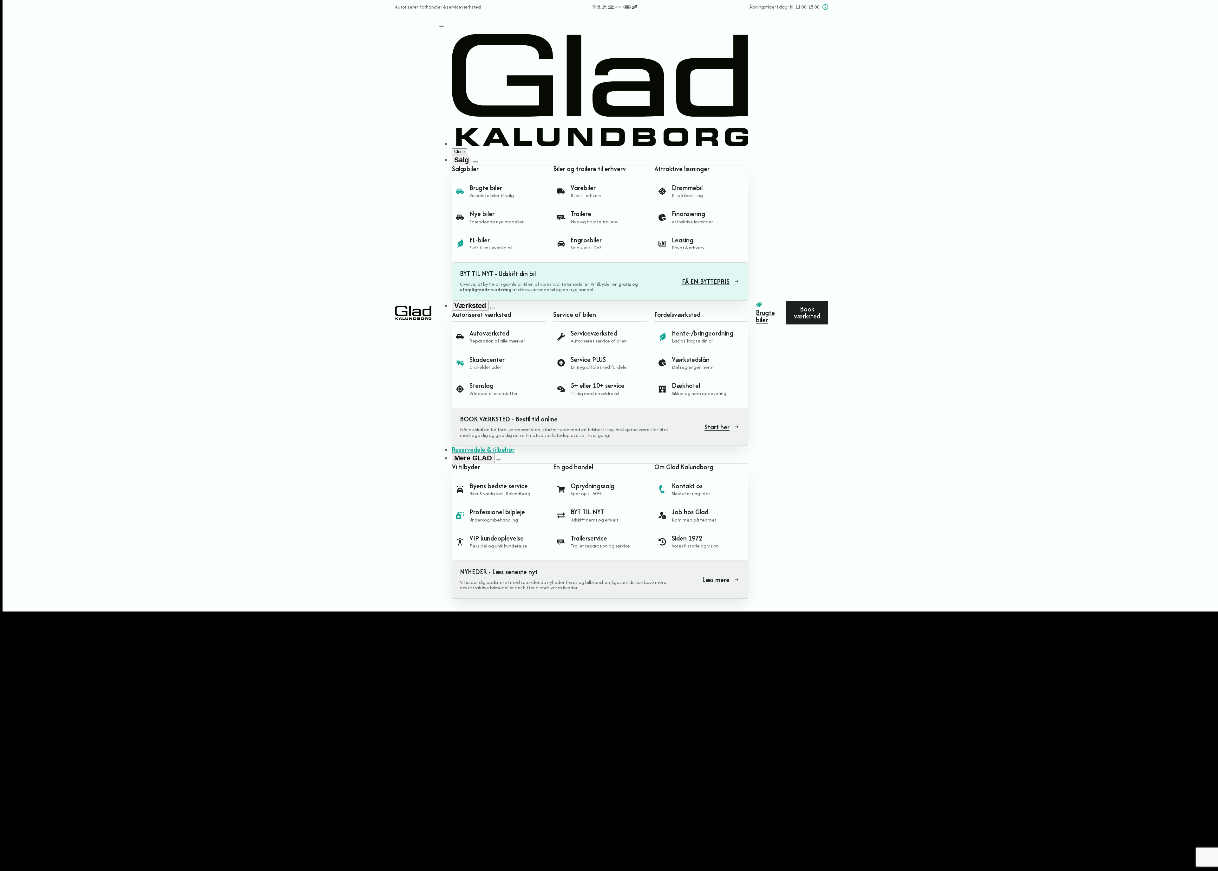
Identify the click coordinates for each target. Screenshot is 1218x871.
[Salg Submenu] (475, 162)
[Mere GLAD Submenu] (498, 460)
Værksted (470, 306)
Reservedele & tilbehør (483, 449)
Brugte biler (765, 316)
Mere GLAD (473, 458)
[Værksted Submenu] (492, 308)
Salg (461, 160)
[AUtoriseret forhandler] (615, 7)
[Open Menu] (441, 26)
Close (459, 151)
